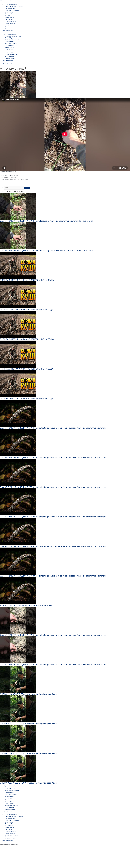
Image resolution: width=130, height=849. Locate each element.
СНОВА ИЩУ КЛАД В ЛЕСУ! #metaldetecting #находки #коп (28, 694)
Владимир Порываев (10, 14)
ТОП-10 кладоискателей (10, 4)
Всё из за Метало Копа (11, 25)
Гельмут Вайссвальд (10, 21)
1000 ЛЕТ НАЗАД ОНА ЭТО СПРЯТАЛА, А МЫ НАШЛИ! (26, 605)
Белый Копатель (9, 16)
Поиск (1, 187)
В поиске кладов (9, 27)
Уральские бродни (10, 17)
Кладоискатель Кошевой (12, 10)
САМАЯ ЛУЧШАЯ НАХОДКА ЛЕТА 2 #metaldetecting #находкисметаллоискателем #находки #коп (46, 221)
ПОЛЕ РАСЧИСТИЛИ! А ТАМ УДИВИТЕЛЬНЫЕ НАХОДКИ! (27, 280)
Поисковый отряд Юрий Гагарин (14, 6)
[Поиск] (27, 188)
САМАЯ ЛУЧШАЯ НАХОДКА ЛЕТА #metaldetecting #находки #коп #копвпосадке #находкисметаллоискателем (53, 428)
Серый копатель (9, 12)
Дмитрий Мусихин (10, 8)
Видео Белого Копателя (10, 64)
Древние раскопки (10, 29)
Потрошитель (9, 19)
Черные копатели (10, 23)
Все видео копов (8, 30)
